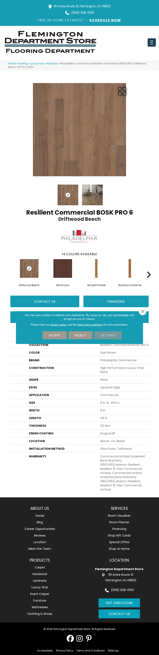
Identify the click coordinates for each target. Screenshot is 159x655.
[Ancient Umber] (96, 268)
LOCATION (119, 560)
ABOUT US (39, 508)
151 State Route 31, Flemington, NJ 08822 (82, 6)
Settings (108, 335)
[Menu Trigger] (152, 42)
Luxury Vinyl (37, 63)
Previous (30, 193)
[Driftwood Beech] (29, 268)
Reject (80, 335)
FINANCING (116, 301)
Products (52, 63)
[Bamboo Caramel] (130, 268)
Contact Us (44, 301)
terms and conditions (89, 324)
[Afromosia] (63, 268)
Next (129, 193)
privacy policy (58, 324)
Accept (54, 335)
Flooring (23, 63)
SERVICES (119, 508)
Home (12, 63)
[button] (70, 638)
